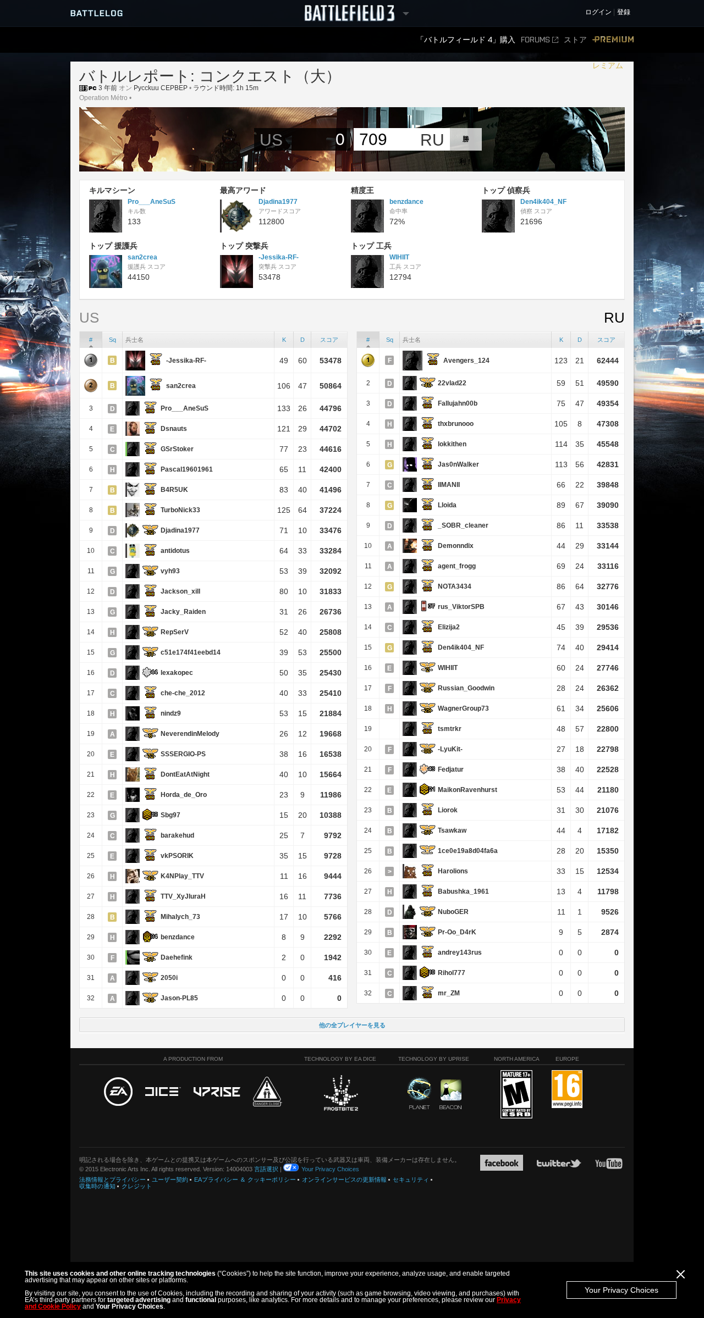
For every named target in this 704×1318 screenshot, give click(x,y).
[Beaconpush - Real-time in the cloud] (450, 1094)
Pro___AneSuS (151, 202)
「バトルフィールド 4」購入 (465, 40)
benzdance (406, 202)
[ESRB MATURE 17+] (516, 1095)
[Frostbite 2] (340, 1094)
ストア (575, 40)
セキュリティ (411, 1179)
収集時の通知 (97, 1186)
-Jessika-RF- (278, 257)
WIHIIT (399, 257)
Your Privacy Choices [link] (330, 1169)
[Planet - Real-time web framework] (419, 1093)
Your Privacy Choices (621, 1290)
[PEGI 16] (567, 1089)
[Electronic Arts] (118, 1092)
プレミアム (613, 52)
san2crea (142, 257)
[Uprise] (217, 1092)
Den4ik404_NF (543, 202)
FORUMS (535, 40)
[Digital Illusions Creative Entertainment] (163, 1092)
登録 (623, 12)
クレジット (137, 1186)
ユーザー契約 (170, 1179)
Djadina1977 (278, 202)
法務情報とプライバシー (112, 1179)
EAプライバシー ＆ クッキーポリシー (245, 1179)
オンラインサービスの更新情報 (344, 1179)
